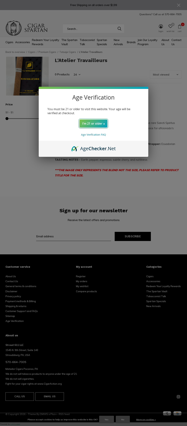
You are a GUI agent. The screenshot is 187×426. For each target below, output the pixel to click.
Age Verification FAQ (93, 134)
